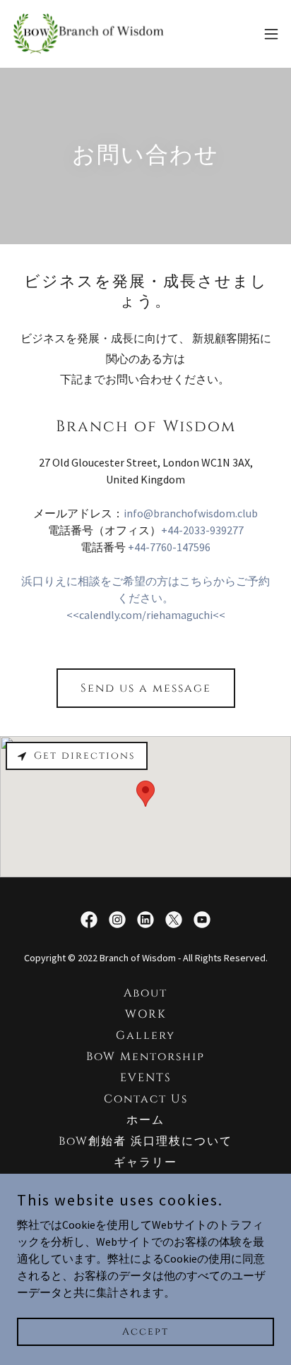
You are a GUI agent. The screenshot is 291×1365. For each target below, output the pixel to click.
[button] (271, 34)
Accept (145, 1331)
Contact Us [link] (146, 1099)
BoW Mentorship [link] (145, 1056)
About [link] (145, 993)
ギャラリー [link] (145, 1162)
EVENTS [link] (146, 1078)
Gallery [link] (145, 1035)
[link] (90, 34)
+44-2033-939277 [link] (202, 530)
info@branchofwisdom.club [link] (191, 513)
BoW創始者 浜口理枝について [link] (145, 1141)
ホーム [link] (145, 1120)
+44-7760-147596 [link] (169, 547)
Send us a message (146, 688)
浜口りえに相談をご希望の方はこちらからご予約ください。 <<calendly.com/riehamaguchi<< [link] (145, 598)
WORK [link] (146, 1014)
